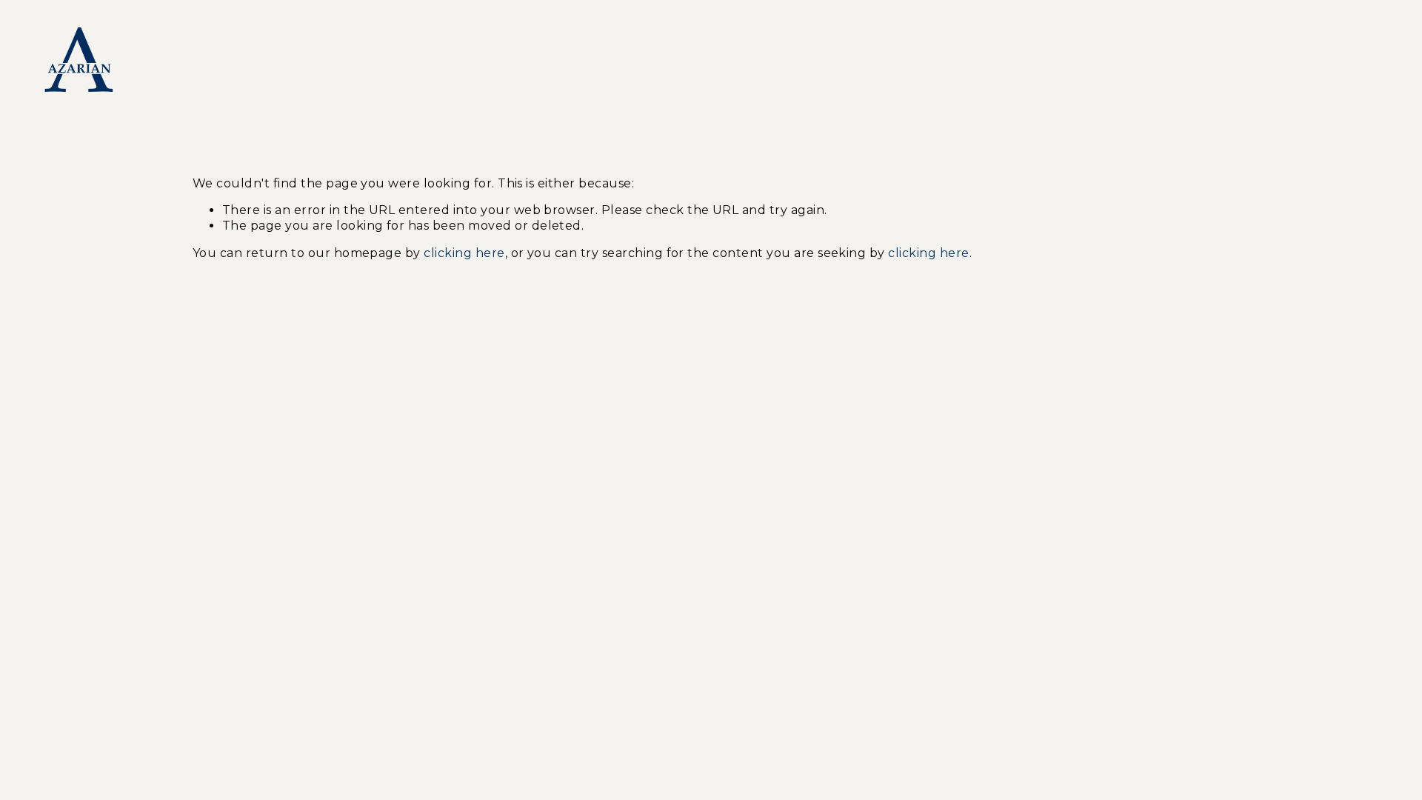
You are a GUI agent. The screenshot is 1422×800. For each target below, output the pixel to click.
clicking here (464, 253)
